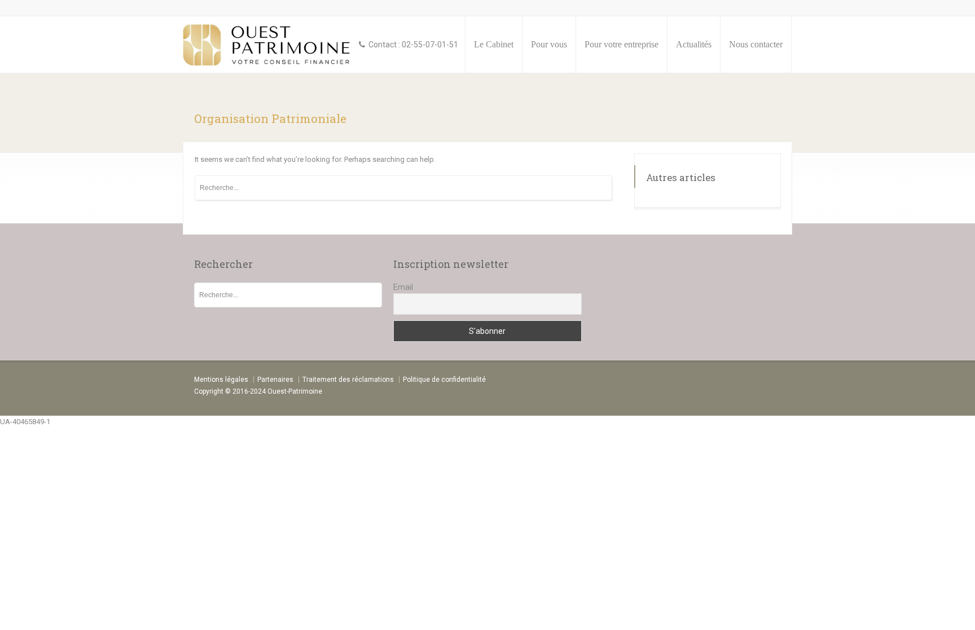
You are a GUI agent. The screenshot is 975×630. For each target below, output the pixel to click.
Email (403, 287)
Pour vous (549, 44)
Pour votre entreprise (621, 44)
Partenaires (275, 380)
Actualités (694, 44)
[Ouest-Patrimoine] (268, 44)
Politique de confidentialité (444, 380)
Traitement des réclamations (348, 380)
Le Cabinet (493, 44)
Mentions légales (221, 380)
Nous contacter (756, 44)
